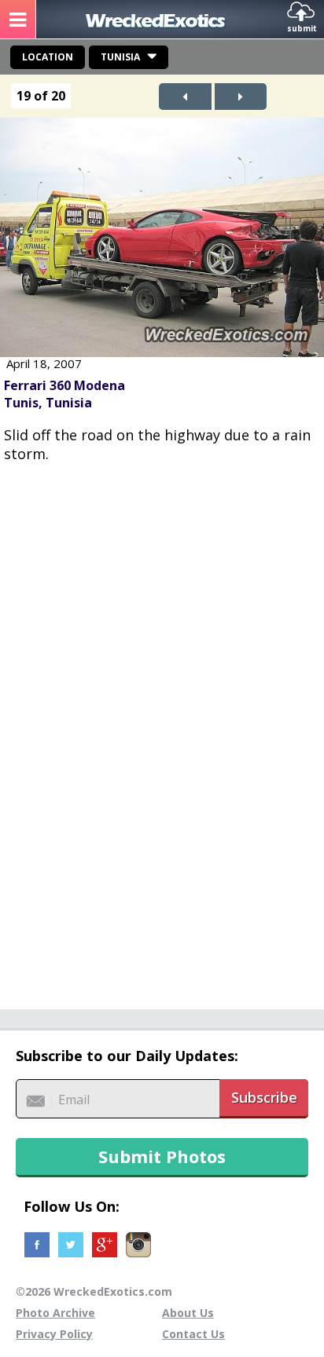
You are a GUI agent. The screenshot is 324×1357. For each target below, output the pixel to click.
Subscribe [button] (264, 1097)
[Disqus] (162, 727)
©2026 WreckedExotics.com (94, 1291)
